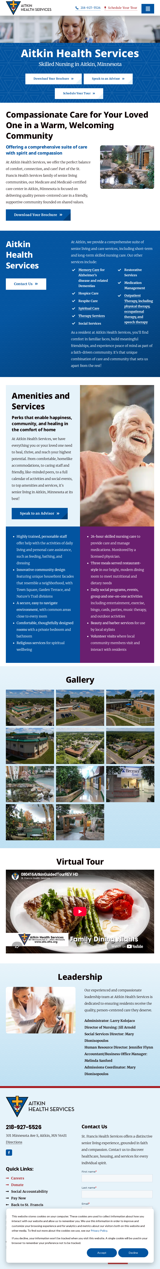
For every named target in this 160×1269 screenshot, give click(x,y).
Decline (133, 1252)
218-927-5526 (23, 1127)
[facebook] (9, 1152)
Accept (101, 1252)
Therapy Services (91, 316)
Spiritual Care (88, 308)
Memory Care (88, 270)
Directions (14, 1142)
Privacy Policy (99, 1230)
